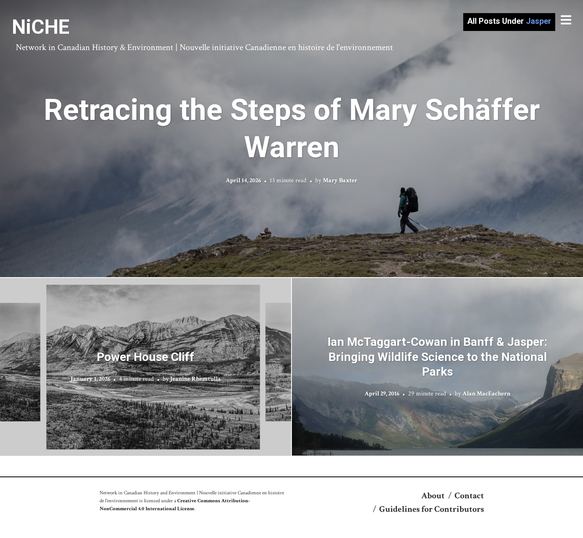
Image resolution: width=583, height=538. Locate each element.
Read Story (292, 138)
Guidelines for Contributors (431, 509)
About (433, 495)
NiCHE (40, 27)
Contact (469, 495)
